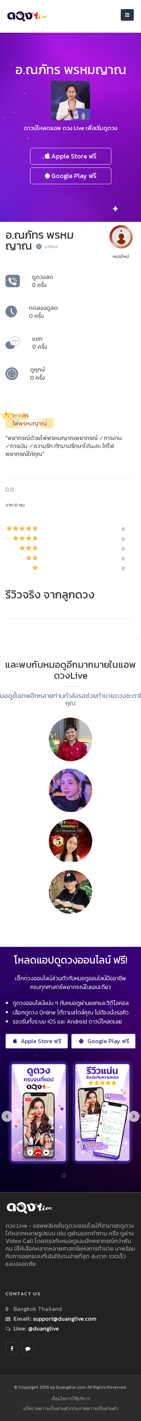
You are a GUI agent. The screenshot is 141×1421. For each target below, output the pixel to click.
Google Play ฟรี (73, 176)
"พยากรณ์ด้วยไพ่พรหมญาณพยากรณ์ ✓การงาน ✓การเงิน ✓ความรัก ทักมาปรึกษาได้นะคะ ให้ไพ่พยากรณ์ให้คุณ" (63, 446)
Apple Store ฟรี (73, 156)
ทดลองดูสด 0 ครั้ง (43, 312)
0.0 (9, 489)
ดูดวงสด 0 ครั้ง (42, 281)
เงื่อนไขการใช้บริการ (70, 1399)
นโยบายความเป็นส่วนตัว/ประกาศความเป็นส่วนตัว (70, 1408)
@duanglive (43, 1328)
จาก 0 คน (15, 504)
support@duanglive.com (65, 1318)
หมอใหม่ (121, 256)
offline (51, 246)
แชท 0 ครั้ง (39, 343)
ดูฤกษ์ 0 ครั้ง (37, 374)
